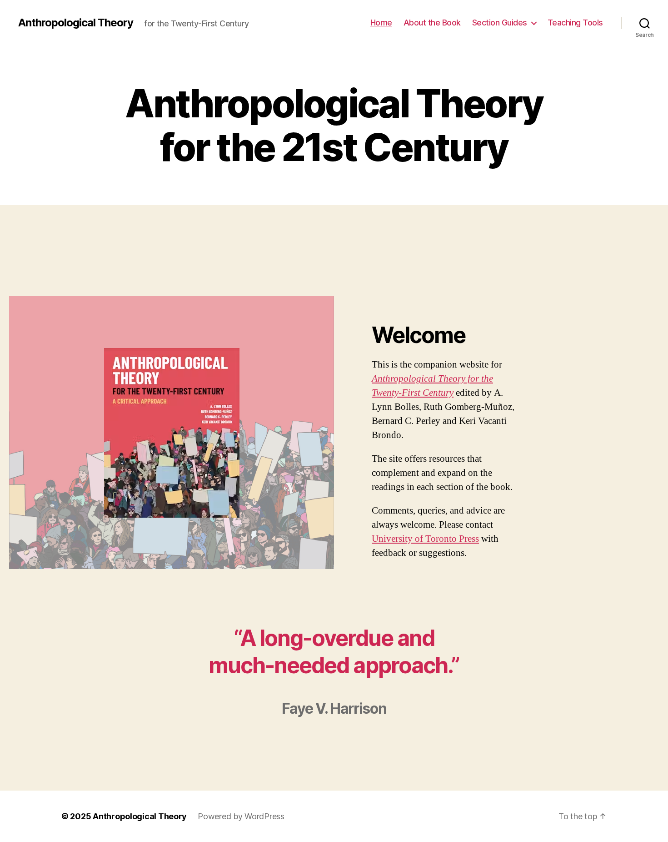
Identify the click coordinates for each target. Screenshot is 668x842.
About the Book (432, 22)
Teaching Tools (575, 22)
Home (381, 22)
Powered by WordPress (241, 816)
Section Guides (499, 22)
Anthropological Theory (75, 22)
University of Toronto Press (425, 539)
